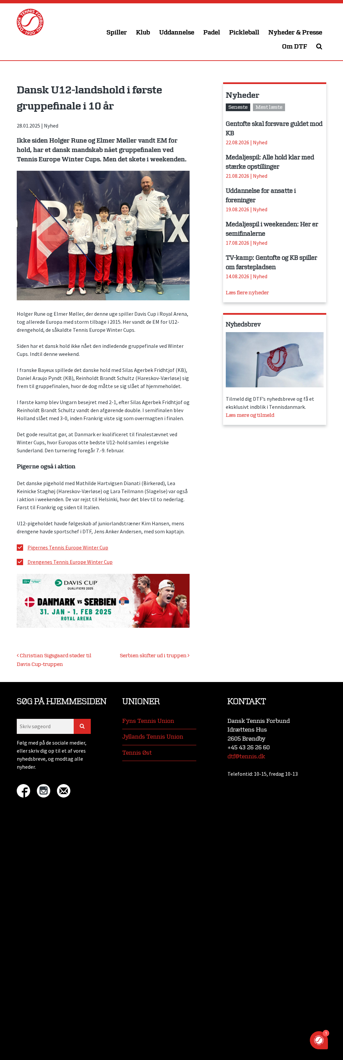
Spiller (117, 32)
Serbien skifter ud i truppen (154, 656)
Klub (143, 32)
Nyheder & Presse (295, 32)
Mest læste (269, 107)
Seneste (238, 107)
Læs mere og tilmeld (250, 415)
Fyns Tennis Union (148, 721)
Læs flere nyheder (247, 293)
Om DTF (294, 47)
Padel (211, 32)
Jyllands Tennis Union (152, 736)
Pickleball (244, 32)
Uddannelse (176, 32)
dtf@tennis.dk (246, 756)
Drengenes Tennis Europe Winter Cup (70, 561)
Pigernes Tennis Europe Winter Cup (67, 547)
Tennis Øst (137, 752)
